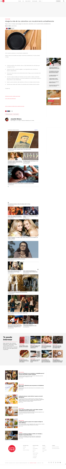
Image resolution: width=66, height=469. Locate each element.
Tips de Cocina (21, 344)
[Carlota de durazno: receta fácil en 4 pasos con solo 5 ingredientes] (11, 399)
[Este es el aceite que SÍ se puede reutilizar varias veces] (35, 340)
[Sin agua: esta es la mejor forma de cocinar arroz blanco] (24, 354)
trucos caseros (15, 114)
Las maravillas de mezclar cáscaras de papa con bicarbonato (46, 360)
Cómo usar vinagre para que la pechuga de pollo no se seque (46, 346)
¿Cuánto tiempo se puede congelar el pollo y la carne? (53, 79)
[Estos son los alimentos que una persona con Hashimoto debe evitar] (11, 387)
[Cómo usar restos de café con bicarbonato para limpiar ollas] (58, 340)
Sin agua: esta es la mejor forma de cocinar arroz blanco (24, 360)
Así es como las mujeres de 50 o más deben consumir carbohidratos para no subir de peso (31, 410)
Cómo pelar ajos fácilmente (10, 98)
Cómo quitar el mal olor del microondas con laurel (35, 360)
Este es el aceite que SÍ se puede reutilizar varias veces (35, 346)
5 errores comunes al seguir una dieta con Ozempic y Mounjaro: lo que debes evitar (30, 434)
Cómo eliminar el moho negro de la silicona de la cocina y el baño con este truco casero (54, 72)
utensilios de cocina (9, 114)
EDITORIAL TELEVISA (33, 462)
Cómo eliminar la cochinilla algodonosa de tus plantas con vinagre (58, 360)
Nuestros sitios (35, 445)
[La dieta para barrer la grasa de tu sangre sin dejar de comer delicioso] (11, 423)
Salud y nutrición (21, 372)
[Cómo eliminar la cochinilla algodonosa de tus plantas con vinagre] (58, 354)
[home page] (3, 1)
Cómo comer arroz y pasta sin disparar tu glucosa (54, 82)
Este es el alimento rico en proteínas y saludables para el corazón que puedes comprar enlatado (31, 374)
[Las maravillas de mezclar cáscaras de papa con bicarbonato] (47, 354)
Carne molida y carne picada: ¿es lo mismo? (23, 346)
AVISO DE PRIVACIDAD (56, 103)
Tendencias (20, 432)
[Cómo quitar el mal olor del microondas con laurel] (35, 354)
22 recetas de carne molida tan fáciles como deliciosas (54, 85)
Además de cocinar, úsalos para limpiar (12, 96)
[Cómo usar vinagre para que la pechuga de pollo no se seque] (47, 340)
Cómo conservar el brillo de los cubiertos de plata (14, 106)
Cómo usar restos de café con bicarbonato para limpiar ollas (57, 346)
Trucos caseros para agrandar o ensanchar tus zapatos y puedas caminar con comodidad (54, 68)
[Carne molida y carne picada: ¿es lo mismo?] (24, 340)
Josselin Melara (14, 25)
